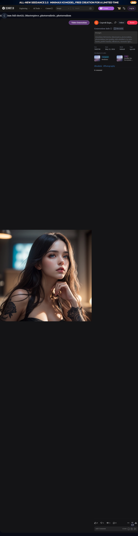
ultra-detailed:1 (120, 39)
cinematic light (125, 42)
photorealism (100, 39)
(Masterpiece (116, 37)
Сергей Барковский (107, 22)
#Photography (109, 66)
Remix (132, 22)
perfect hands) (105, 42)
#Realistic (98, 66)
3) (127, 39)
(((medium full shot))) (103, 37)
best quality (109, 39)
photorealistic (126, 37)
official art (115, 42)
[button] (90, 8)
